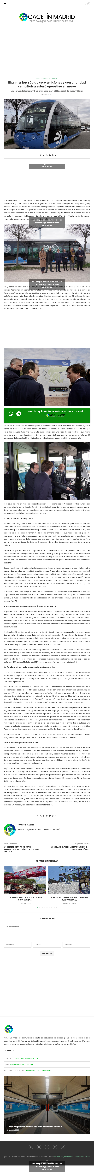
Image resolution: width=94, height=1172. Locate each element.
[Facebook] (47, 1147)
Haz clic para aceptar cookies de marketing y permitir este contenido (47, 163)
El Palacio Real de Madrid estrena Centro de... (33, 1126)
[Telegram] (39, 1147)
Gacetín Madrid (26, 825)
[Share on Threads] (53, 155)
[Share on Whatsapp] (47, 155)
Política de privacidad (63, 1156)
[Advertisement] (47, 53)
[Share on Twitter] (41, 155)
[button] (7, 887)
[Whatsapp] (63, 1147)
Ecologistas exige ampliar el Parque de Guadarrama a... (70, 898)
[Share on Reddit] (44, 155)
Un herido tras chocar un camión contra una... (25, 898)
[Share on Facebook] (38, 155)
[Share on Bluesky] (55, 155)
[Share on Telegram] (50, 155)
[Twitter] (31, 1147)
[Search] (84, 3)
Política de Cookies (82, 1156)
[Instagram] (55, 1147)
